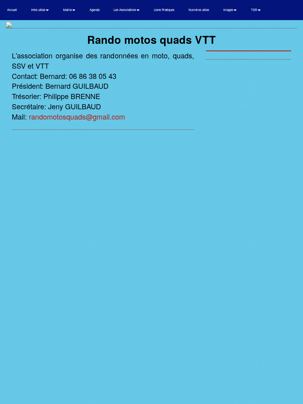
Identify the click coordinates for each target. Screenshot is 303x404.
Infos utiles (38, 9)
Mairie (68, 9)
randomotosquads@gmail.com (77, 116)
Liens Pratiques (164, 9)
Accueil (12, 9)
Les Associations (125, 9)
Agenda (94, 9)
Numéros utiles (199, 9)
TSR (254, 9)
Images (228, 9)
